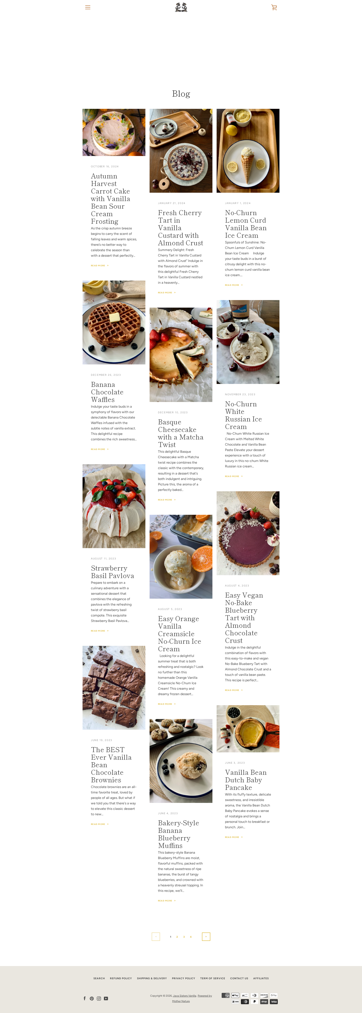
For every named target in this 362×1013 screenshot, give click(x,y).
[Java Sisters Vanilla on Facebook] (85, 998)
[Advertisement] (181, 46)
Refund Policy (121, 978)
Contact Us (239, 978)
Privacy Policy (183, 978)
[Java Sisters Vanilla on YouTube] (106, 998)
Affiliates (261, 978)
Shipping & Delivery (152, 978)
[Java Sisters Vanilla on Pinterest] (92, 998)
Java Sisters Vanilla (184, 995)
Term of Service (212, 978)
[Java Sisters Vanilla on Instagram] (99, 998)
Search (99, 978)
